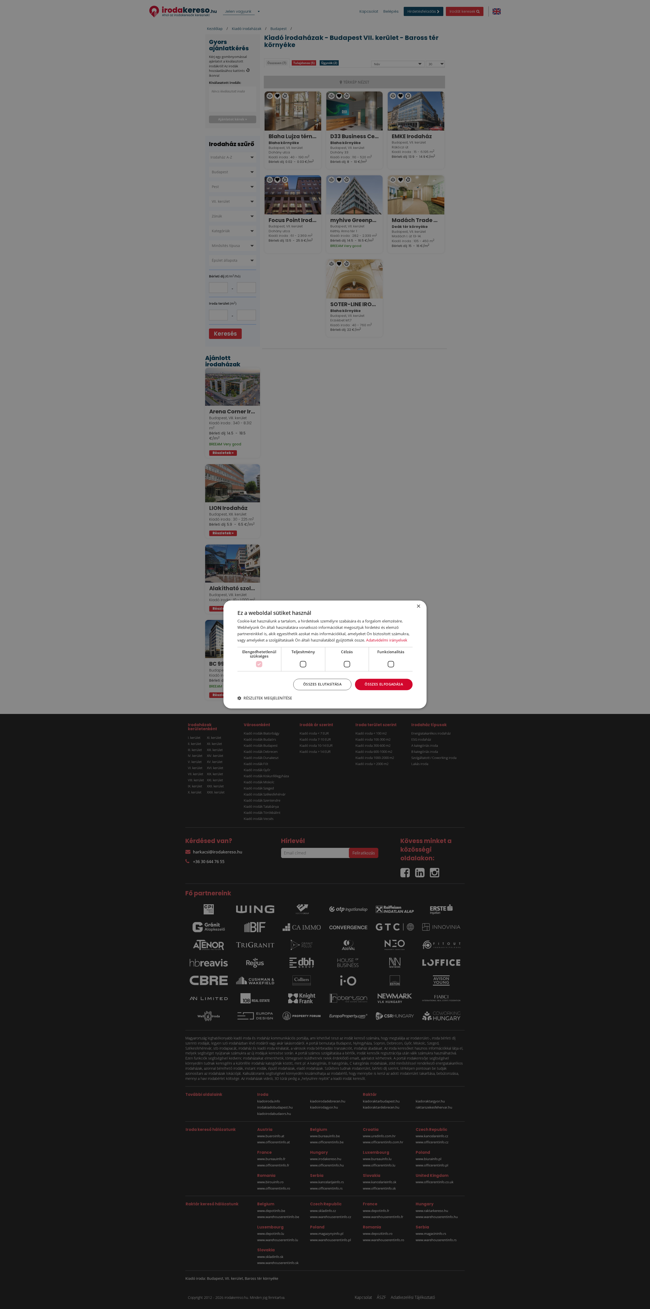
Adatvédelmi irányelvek (386, 640)
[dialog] (325, 654)
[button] (264, 698)
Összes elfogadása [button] (384, 684)
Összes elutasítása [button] (322, 684)
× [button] (418, 606)
